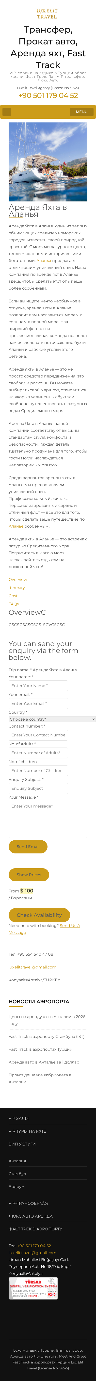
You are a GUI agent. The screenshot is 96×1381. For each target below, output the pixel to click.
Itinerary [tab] (17, 587)
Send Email (28, 846)
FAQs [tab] (14, 604)
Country (18, 712)
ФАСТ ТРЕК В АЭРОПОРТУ (35, 1229)
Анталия (17, 1161)
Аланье (16, 526)
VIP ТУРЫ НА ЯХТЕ (27, 1131)
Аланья (43, 260)
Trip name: (20, 670)
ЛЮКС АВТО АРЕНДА (31, 1216)
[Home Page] (6, 112)
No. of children (23, 761)
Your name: (21, 676)
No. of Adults (22, 744)
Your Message (23, 797)
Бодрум (17, 1186)
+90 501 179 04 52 (34, 1245)
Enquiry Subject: (26, 779)
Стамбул (17, 1173)
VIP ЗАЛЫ (19, 1118)
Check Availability (39, 915)
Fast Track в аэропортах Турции (40, 1049)
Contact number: (27, 726)
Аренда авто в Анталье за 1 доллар (44, 1062)
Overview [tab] (18, 579)
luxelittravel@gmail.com (32, 1252)
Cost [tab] (13, 595)
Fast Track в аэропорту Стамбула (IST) (46, 1036)
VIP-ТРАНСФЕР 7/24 (28, 1203)
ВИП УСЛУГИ (22, 1144)
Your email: (20, 694)
